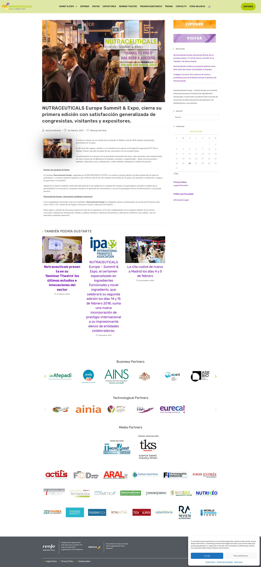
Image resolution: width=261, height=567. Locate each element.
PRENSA (169, 6)
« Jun (175, 174)
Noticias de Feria (98, 130)
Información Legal (181, 200)
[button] (45, 376)
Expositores (109, 6)
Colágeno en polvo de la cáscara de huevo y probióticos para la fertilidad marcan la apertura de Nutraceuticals (194, 77)
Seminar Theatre (128, 6)
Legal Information (180, 185)
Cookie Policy (210, 562)
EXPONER (84, 6)
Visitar (96, 6)
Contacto (181, 6)
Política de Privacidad (225, 562)
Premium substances (151, 6)
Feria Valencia (197, 6)
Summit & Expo (66, 6)
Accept (207, 556)
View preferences (240, 556)
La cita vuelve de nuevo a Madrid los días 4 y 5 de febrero (145, 271)
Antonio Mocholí (53, 130)
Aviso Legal (238, 562)
